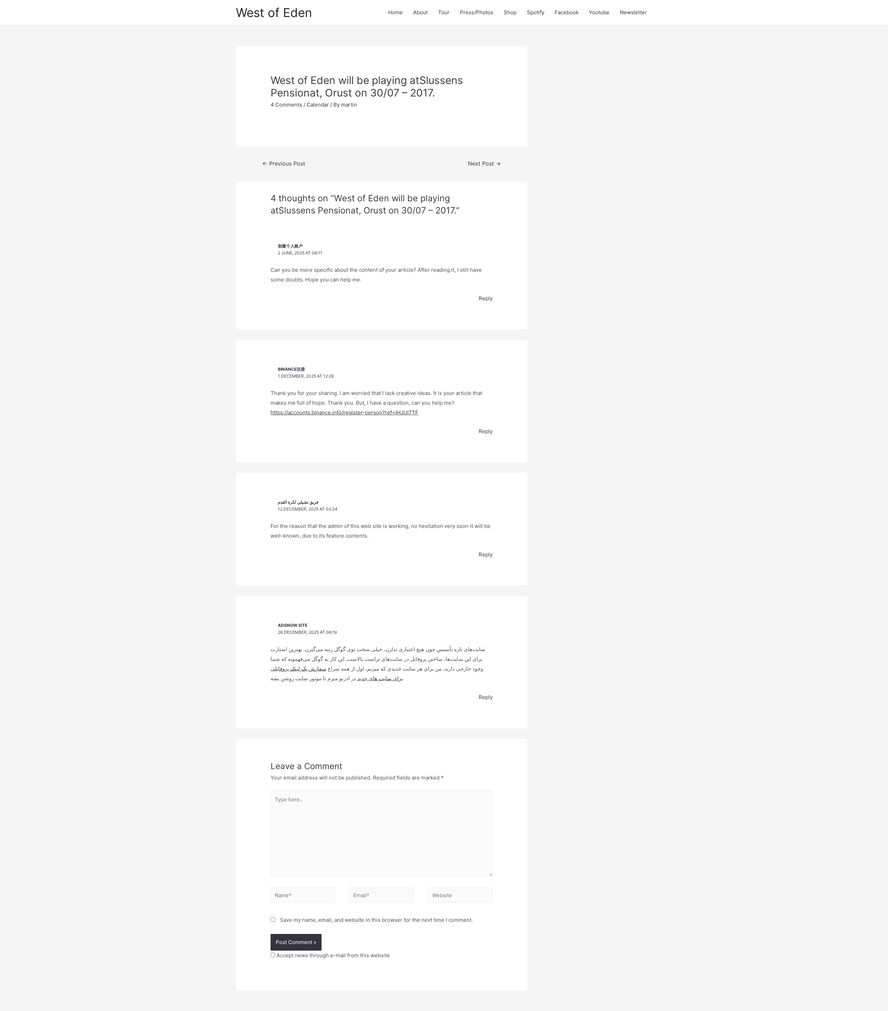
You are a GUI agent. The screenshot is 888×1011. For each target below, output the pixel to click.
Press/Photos (476, 12)
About (420, 12)
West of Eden (274, 12)
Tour (444, 12)
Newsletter (633, 12)
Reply (486, 298)
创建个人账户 (290, 245)
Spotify (535, 12)
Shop (510, 12)
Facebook (567, 12)
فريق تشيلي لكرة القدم (298, 502)
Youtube (599, 12)
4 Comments (286, 104)
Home (395, 12)
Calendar (318, 104)
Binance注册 (291, 369)
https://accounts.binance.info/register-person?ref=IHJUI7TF (344, 412)
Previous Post (283, 163)
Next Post (484, 163)
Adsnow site (292, 625)
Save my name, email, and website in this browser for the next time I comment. (376, 920)
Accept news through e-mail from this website (332, 955)
